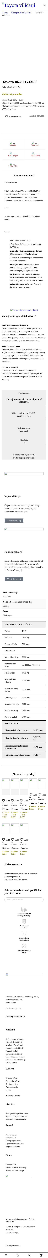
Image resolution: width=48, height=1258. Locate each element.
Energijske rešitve (13, 1081)
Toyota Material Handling (16, 1168)
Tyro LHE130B (24, 809)
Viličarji (10, 1029)
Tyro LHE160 (6, 809)
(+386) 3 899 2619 (15, 1016)
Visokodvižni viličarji (14, 1045)
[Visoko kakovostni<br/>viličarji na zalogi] (24, 909)
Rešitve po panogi (13, 1095)
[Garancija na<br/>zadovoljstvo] (24, 934)
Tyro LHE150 (15, 809)
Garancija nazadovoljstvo (24, 939)
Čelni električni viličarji (15, 1057)
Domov (5, 13)
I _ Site (8, 1090)
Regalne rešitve (12, 1078)
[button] (4, 310)
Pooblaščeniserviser (24, 927)
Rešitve (10, 1068)
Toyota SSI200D (33, 803)
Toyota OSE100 (6, 848)
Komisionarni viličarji (14, 1048)
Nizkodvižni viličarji (14, 1042)
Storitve (10, 1103)
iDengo (15, 1233)
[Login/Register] (29, 1255)
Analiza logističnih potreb (16, 1119)
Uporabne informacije (14, 1144)
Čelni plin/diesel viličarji (21, 13)
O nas (9, 1155)
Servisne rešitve (12, 1084)
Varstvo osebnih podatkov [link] (17, 1219)
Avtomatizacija (12, 1087)
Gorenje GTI (11, 1165)
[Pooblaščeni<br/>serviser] (24, 921)
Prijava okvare (11, 1135)
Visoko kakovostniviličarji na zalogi (24, 915)
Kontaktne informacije (15, 1170)
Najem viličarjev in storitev (16, 1116)
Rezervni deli (11, 1138)
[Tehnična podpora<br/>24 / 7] (24, 946)
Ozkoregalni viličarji (14, 1054)
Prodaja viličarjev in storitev (17, 1113)
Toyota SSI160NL (42, 803)
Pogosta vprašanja (13, 1147)
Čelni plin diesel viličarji (15, 1060)
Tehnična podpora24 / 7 (24, 951)
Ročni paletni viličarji (14, 1039)
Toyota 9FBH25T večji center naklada (24, 848)
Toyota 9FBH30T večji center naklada (15, 848)
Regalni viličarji (12, 1051)
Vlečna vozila (11, 1063)
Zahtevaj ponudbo (36, 116)
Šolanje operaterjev (13, 1141)
